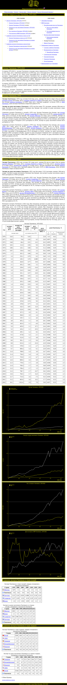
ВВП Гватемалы (45, 23)
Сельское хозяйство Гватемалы (51, 47)
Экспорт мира (22, 12)
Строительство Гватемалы (50, 54)
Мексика (7, 590)
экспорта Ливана (60, 164)
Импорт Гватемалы (48, 43)
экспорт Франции (36, 128)
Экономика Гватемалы (46, 20)
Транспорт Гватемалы (49, 59)
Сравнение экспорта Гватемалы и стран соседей (18, 35)
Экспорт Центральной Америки (45, 12)
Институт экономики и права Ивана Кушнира (31, 684)
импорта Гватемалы (16, 102)
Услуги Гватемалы (48, 61)
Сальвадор (7, 598)
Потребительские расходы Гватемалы (53, 25)
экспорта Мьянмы (7, 164)
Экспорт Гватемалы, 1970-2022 (14, 20)
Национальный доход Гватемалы (49, 63)
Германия (7, 641)
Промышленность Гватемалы (51, 50)
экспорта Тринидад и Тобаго (32, 100)
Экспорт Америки (31, 12)
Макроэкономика (8, 12)
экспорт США (29, 191)
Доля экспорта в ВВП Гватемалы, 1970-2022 (20, 33)
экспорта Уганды (7, 100)
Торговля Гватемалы (49, 56)
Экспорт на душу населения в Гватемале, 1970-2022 (22, 27)
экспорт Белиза (57, 114)
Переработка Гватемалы (53, 52)
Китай (6, 635)
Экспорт (16, 12)
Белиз (6, 601)
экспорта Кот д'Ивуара (20, 165)
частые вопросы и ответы (8, 680)
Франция (7, 646)
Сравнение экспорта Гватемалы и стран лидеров (18, 44)
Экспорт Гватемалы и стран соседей (18, 38)
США (6, 638)
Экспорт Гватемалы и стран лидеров (18, 46)
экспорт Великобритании (27, 193)
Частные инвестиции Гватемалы (52, 34)
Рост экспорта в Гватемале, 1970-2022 (18, 31)
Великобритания (9, 644)
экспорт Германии (33, 126)
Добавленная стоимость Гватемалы (50, 45)
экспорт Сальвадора (31, 114)
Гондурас (7, 595)
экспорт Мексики (35, 115)
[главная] (33, 6)
